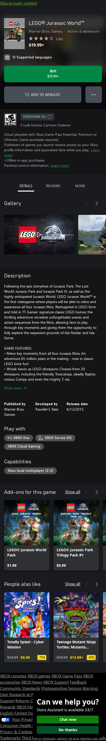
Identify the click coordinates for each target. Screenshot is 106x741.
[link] (26, 535)
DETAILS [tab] (26, 185)
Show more (13, 387)
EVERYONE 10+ (35, 117)
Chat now (67, 719)
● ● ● (93, 94)
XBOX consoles (13, 675)
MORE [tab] (80, 185)
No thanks (68, 729)
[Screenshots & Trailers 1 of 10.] (39, 234)
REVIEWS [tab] (53, 185)
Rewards (7, 706)
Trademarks (10, 737)
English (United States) (20, 713)
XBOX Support (56, 682)
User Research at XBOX (21, 694)
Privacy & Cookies (16, 731)
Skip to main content (18, 3)
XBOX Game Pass (66, 675)
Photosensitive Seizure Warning (69, 688)
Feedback (78, 682)
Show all (72, 491)
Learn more (60, 165)
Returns (22, 700)
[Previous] (86, 203)
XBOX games (39, 675)
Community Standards (20, 688)
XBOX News (31, 682)
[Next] (97, 203)
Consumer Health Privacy (22, 725)
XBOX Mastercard (32, 706)
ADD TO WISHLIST (45, 94)
